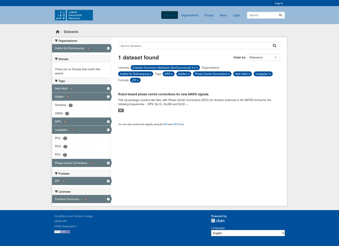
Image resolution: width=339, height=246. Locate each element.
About (223, 15)
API (165, 124)
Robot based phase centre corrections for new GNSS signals (163, 94)
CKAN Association (65, 226)
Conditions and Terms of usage (73, 216)
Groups (209, 15)
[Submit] (280, 15)
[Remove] (197, 67)
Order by (239, 57)
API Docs (178, 124)
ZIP (120, 110)
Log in (279, 3)
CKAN (217, 221)
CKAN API (60, 221)
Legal (236, 15)
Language (218, 228)
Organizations (189, 15)
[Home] (58, 31)
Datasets (169, 15)
